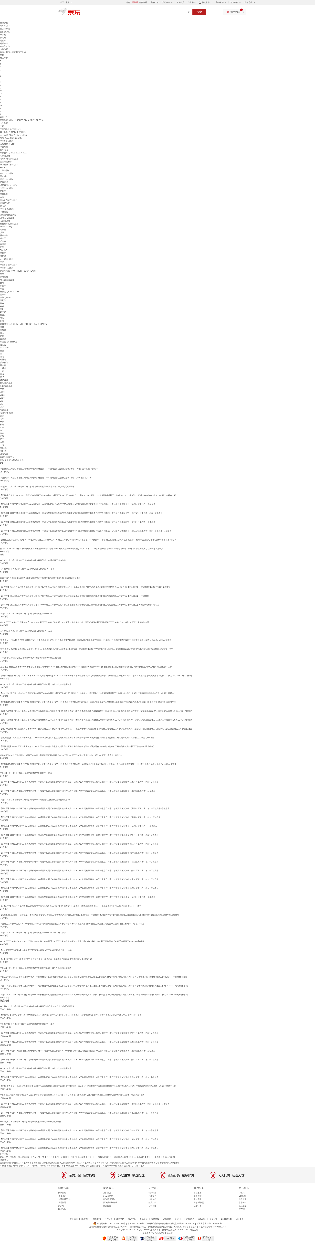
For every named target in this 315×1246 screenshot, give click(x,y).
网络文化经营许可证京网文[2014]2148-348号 (168, 1227)
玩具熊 (135, 1166)
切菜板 (82, 1166)
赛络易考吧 (5, 203)
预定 (59, 1166)
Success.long (6, 226)
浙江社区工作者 (121, 1157)
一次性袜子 (35, 1166)
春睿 (2, 306)
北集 (2, 336)
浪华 (2, 327)
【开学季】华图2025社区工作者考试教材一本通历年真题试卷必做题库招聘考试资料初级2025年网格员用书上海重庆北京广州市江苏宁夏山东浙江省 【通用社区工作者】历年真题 (77, 897)
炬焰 (2, 274)
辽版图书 (4, 182)
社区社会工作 (53, 1157)
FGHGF (3, 250)
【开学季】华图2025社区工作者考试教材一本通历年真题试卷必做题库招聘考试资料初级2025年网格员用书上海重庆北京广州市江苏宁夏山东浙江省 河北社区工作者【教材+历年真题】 (80, 879)
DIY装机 (242, 1196)
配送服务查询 (109, 1199)
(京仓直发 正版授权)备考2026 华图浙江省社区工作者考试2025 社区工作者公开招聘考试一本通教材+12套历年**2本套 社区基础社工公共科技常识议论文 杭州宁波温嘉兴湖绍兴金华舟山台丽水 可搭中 (86, 649)
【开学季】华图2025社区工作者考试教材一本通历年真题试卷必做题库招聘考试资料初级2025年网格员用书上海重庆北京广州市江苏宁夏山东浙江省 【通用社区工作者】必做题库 (77, 791)
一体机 (3, 34)
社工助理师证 (24, 1157)
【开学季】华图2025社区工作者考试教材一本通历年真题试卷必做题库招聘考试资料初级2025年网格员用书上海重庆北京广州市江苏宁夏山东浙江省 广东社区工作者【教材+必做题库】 (80, 862)
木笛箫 (3, 330)
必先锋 (3, 241)
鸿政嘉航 (4, 212)
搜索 (199, 12)
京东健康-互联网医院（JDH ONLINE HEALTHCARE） (24, 324)
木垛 (2, 197)
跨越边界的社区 (105, 1157)
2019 (2, 392)
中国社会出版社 (7, 141)
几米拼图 (65, 1157)
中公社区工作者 (153, 1157)
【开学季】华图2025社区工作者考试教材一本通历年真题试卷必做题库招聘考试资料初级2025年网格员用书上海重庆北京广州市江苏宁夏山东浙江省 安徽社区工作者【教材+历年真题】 (80, 835)
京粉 (92, 1166)
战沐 (2, 318)
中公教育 (4, 123)
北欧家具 (98, 1166)
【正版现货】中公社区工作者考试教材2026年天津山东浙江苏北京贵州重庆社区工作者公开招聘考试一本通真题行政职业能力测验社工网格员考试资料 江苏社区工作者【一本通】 (77, 737)
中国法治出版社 (7, 209)
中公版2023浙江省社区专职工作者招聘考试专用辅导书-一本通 (27, 569)
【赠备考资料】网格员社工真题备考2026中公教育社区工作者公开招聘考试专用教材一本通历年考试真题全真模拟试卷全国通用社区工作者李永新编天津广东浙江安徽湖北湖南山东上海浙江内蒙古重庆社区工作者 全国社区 (96, 711)
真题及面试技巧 (7, 457)
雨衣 (23, 1166)
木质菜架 (17, 1166)
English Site (226, 1219)
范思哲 (106, 1166)
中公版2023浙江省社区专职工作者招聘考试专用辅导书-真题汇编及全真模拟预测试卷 (37, 486)
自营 (2, 554)
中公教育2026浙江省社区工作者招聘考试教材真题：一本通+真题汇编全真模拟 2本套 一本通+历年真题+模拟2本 (49, 469)
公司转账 (152, 1206)
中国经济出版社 (7, 268)
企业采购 (192, 2)
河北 (2, 430)
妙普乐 (3, 286)
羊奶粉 (43, 1166)
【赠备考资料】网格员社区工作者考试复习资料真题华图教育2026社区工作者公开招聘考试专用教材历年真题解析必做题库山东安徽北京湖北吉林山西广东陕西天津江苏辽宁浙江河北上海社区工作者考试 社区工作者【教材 (96, 675)
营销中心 (132, 1219)
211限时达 (108, 1196)
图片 (2, 1166)
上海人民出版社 (7, 218)
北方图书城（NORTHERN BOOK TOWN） (19, 271)
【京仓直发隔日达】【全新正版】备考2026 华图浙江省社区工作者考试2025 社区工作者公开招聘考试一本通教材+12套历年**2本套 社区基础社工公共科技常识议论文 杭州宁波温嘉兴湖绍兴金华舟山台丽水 (89, 915)
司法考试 (4, 454)
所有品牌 (4, 58)
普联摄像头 (5, 32)
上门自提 (107, 1193)
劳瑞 (2, 283)
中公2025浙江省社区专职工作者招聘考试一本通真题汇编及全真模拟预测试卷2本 (35, 800)
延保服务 (243, 1199)
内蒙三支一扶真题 (8, 1157)
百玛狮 (3, 244)
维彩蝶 (3, 256)
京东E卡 (242, 1202)
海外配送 (107, 1206)
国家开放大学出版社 (9, 200)
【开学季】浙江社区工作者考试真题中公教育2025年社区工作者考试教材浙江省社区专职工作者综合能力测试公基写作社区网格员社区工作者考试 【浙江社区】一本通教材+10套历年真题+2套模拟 (85, 587)
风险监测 (190, 1219)
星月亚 (3, 253)
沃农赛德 (4, 362)
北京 (2, 418)
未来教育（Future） (9, 144)
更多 (2, 374)
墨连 (2, 262)
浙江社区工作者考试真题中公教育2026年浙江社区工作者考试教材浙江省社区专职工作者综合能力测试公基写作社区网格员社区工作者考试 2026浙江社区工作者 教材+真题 (74, 622)
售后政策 (197, 1193)
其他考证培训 (6, 383)
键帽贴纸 (4, 43)
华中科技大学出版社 (9, 164)
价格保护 (197, 1196)
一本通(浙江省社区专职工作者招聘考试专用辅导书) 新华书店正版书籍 (30, 658)
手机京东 (206, 2)
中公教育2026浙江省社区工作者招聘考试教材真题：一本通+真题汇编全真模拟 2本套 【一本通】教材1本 (46, 478)
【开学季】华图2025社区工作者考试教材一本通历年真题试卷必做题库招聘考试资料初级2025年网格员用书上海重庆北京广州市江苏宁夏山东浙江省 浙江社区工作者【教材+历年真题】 (80, 844)
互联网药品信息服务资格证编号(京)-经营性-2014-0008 (170, 1223)
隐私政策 (202, 1219)
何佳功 (3, 345)
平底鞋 (142, 1166)
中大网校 (4, 147)
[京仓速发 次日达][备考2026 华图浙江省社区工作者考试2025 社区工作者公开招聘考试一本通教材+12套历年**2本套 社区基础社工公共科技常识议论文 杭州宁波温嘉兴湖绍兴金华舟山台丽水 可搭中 (85, 640)
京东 (80, 13)
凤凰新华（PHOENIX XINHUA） (14, 153)
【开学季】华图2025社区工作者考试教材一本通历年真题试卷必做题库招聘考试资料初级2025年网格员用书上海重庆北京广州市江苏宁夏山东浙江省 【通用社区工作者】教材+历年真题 (80, 817)
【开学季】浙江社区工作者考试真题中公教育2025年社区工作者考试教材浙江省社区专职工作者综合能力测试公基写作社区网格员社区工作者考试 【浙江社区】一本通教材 (74, 596)
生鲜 (68, 1166)
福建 (2, 424)
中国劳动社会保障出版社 (11, 129)
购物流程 (62, 1193)
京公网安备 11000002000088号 (110, 1223)
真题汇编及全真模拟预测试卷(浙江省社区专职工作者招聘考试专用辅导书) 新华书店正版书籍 (40, 578)
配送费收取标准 (110, 1202)
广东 (2, 427)
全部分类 (4, 23)
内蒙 (2, 442)
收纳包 (3, 37)
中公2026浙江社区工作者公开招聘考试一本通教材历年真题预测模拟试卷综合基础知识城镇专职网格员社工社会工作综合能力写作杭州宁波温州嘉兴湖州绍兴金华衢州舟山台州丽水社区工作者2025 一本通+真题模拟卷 (94, 986)
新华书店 (4, 150)
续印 (2, 333)
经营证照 (194, 1230)
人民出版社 (5, 170)
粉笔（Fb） (5, 117)
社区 (8, 52)
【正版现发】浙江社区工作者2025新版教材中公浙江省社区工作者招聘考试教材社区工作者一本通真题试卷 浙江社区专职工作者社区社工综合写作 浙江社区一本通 (70, 906)
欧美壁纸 (8, 1166)
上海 (2, 445)
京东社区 (178, 1219)
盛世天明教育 (6, 161)
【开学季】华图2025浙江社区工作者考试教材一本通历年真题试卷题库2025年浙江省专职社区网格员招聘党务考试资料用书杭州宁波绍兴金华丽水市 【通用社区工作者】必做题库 (77, 504)
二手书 (3, 368)
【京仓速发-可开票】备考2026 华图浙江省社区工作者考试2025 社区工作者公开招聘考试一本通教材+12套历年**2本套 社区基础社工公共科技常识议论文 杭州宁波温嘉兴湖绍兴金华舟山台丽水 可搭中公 (88, 693)
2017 (2, 404)
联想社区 (91, 1157)
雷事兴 (3, 294)
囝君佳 (3, 300)
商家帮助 (120, 1219)
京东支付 (160, 1233)
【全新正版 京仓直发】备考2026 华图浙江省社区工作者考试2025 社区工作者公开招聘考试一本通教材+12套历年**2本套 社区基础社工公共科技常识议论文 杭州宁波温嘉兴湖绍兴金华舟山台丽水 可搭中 (88, 540)
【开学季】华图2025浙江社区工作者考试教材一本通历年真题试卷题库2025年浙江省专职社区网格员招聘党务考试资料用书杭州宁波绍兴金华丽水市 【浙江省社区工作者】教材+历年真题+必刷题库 (85, 531)
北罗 (2, 371)
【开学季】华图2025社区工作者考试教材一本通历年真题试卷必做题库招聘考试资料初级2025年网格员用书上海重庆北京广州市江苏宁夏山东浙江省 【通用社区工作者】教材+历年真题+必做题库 (84, 808)
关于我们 (74, 1219)
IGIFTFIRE (4, 348)
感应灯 (121, 1166)
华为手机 (113, 1166)
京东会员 (180, 2)
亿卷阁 (3, 191)
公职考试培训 (6, 386)
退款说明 (197, 1199)
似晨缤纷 (4, 277)
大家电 (61, 1206)
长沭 (2, 321)
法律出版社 (5, 156)
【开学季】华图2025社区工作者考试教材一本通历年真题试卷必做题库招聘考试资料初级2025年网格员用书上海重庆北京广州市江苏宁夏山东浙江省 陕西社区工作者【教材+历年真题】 (80, 888)
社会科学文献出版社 (9, 224)
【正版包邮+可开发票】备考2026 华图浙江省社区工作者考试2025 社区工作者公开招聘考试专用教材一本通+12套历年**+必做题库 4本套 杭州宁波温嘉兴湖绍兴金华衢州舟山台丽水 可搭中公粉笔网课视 (88, 702)
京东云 (170, 1233)
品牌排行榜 (5, 29)
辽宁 (2, 439)
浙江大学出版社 (7, 173)
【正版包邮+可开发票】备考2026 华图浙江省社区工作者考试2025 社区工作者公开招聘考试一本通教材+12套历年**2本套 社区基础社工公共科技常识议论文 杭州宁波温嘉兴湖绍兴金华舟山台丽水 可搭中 (88, 764)
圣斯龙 (3, 315)
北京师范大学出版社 (9, 159)
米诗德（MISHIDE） (9, 342)
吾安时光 (4, 176)
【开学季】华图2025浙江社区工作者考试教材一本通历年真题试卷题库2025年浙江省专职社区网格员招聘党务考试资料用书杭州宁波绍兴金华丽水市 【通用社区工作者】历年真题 (77, 522)
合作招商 (109, 1219)
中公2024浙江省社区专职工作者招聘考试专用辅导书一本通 (26, 613)
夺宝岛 (242, 1193)
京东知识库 (5, 26)
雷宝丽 (3, 365)
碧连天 (3, 238)
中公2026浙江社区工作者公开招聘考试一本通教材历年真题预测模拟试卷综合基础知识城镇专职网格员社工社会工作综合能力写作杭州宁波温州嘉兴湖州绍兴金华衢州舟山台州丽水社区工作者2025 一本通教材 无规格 (93, 977)
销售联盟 (167, 1219)
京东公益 (213, 1219)
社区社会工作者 (78, 1157)
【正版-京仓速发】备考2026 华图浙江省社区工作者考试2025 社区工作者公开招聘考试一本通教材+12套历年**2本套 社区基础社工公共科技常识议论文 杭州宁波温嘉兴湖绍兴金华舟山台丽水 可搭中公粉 (88, 495)
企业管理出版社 (7, 259)
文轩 (2, 126)
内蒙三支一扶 (38, 1157)
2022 (2, 395)
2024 (2, 401)
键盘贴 (3, 40)
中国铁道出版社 (7, 188)
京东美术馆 (5, 46)
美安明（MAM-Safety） (10, 291)
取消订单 (197, 1206)
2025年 (3, 448)
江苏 (2, 436)
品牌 (28, 1166)
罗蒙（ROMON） (7, 297)
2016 (2, 407)
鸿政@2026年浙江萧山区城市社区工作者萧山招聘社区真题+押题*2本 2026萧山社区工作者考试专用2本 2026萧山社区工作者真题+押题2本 (61, 755)
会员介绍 (62, 1196)
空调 (88, 1166)
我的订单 (155, 2)
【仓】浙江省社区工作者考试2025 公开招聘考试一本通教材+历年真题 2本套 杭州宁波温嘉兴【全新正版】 (46, 959)
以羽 (2, 232)
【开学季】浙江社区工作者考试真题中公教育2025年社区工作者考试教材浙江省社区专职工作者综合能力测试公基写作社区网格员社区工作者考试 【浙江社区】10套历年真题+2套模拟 (79, 605)
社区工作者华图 (137, 1157)
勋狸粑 (3, 229)
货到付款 (152, 1193)
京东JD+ (242, 1209)
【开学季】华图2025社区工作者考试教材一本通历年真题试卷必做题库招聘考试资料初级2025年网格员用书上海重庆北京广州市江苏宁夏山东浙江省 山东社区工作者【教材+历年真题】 (80, 870)
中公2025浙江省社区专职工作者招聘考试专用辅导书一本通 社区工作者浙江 (33, 560)
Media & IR (240, 1219)
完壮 (2, 309)
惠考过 (3, 206)
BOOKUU (4, 167)
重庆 (2, 421)
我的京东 (166, 2)
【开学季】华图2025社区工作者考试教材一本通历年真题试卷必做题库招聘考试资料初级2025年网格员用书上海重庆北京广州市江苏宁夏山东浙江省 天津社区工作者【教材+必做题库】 (80, 853)
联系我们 (85, 1219)
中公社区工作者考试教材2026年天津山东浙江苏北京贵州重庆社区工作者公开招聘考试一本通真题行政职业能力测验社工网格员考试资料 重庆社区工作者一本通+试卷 (72, 941)
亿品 (2, 247)
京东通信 (243, 1206)
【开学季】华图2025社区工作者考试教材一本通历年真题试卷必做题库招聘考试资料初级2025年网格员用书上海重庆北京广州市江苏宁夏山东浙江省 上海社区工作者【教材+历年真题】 (80, 782)
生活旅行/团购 (64, 1199)
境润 (2, 356)
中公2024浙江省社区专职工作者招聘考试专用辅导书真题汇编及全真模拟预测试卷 (36, 684)
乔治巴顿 (4, 235)
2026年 (3, 451)
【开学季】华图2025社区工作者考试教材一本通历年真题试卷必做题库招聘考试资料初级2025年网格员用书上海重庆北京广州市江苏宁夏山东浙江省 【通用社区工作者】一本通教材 (78, 826)
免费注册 (143, 2)
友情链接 (155, 1219)
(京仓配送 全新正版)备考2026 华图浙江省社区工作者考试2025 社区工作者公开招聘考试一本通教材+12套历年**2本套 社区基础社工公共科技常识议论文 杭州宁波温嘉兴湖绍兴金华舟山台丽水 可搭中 (86, 667)
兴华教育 (4, 194)
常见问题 (62, 1202)
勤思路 (3, 359)
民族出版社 (5, 221)
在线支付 (152, 1196)
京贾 (2, 289)
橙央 (2, 303)
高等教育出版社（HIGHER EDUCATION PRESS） (22, 120)
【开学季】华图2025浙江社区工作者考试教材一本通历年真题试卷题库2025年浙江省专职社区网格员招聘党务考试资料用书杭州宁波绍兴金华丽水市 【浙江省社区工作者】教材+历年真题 (81, 513)
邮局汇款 (152, 1202)
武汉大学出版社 (7, 179)
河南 (2, 433)
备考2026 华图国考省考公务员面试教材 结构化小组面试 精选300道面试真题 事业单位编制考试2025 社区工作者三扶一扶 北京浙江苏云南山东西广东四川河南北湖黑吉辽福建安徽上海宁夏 (81, 548)
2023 (2, 398)
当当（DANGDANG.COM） (12, 138)
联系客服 (62, 1209)
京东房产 (128, 1166)
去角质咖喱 (52, 1166)
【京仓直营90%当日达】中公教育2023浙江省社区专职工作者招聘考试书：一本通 (36, 950)
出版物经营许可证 (138, 1227)
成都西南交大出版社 (9, 185)
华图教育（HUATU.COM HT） (13, 132)
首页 (2, 52)
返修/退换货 (199, 1202)
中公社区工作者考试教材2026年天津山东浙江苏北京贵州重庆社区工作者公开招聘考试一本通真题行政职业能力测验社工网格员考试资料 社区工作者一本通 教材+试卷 (72, 924)
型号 (77, 1166)
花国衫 (3, 312)
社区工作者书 (169, 1157)
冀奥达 (3, 339)
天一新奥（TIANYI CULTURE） (14, 135)
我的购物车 (235, 12)
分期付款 (152, 1199)
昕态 (2, 351)
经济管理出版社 (7, 280)
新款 (72, 1166)
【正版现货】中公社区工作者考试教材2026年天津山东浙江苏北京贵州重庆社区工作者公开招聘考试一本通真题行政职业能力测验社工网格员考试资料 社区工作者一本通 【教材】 (77, 746)
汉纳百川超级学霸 (8, 215)
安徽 (2, 416)
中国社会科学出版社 (9, 265)
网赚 (63, 1166)
